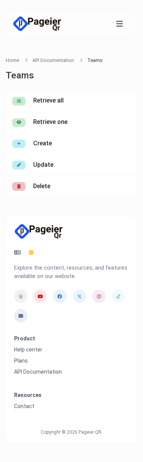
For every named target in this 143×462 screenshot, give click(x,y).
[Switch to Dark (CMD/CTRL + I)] (31, 253)
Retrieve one (49, 121)
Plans (21, 361)
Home (12, 60)
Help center (28, 349)
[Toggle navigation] (119, 23)
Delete (41, 186)
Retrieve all (48, 100)
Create (42, 143)
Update (42, 164)
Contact (24, 406)
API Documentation (53, 60)
